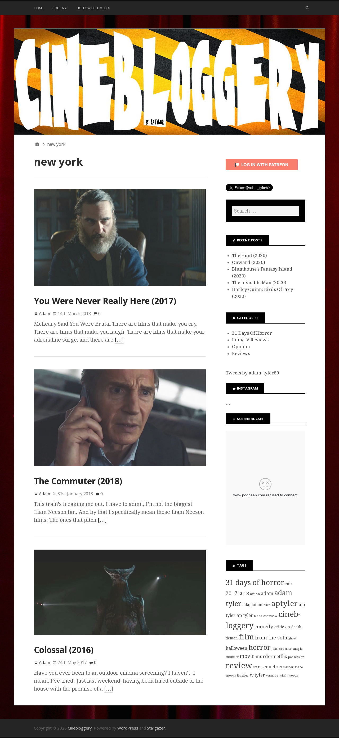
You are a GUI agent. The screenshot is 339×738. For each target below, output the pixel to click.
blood (258, 616)
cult (287, 627)
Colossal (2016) (63, 649)
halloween (236, 648)
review (239, 665)
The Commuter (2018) (78, 481)
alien (267, 605)
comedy (264, 627)
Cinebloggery (80, 728)
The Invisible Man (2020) (259, 282)
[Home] (37, 144)
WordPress (127, 728)
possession (296, 657)
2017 (231, 593)
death (296, 627)
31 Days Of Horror (252, 333)
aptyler (284, 603)
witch (283, 675)
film (246, 637)
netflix (280, 656)
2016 (289, 584)
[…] (119, 340)
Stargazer (156, 728)
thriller (243, 675)
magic (297, 649)
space (299, 667)
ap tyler (245, 615)
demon (232, 638)
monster (232, 657)
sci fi (256, 667)
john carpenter (282, 649)
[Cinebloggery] (169, 82)
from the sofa (271, 637)
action (255, 594)
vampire (272, 675)
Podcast (60, 8)
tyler (260, 675)
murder (264, 656)
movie (247, 656)
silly (279, 667)
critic (279, 627)
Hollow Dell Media (93, 8)
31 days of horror (255, 582)
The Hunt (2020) (249, 255)
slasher (288, 667)
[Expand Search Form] (307, 7)
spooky (231, 675)
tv (251, 675)
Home (39, 8)
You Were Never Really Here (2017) (105, 300)
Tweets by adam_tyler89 (252, 372)
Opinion (241, 346)
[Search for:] (265, 211)
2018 (243, 593)
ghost (292, 638)
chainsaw (270, 616)
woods (293, 675)
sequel (268, 666)
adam (267, 593)
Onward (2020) (248, 262)
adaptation (252, 605)
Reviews (241, 353)
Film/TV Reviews (250, 339)
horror (259, 647)
